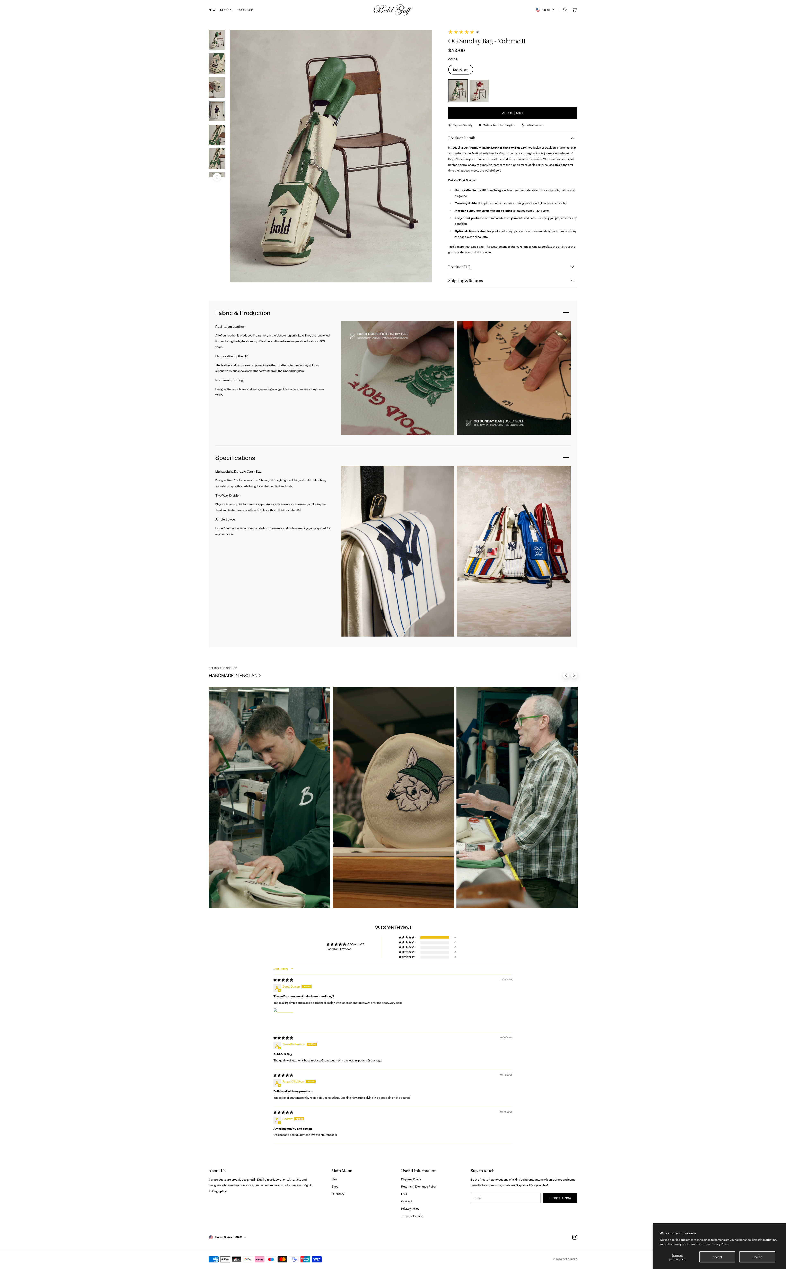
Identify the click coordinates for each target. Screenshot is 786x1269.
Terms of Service (412, 1216)
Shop (224, 10)
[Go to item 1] (217, 40)
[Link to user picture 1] (283, 1018)
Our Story (338, 1194)
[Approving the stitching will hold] (269, 797)
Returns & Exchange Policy (418, 1186)
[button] (407, 937)
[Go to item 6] (217, 158)
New (334, 1179)
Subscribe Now (560, 1198)
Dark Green (460, 69)
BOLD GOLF (569, 1259)
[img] (283, 980)
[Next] (217, 177)
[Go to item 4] (217, 111)
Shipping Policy (411, 1179)
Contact (406, 1201)
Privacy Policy (410, 1208)
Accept (717, 1257)
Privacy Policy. (720, 1244)
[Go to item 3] (217, 87)
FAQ (404, 1194)
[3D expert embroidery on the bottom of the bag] (393, 797)
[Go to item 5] (217, 135)
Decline (757, 1257)
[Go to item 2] (217, 63)
